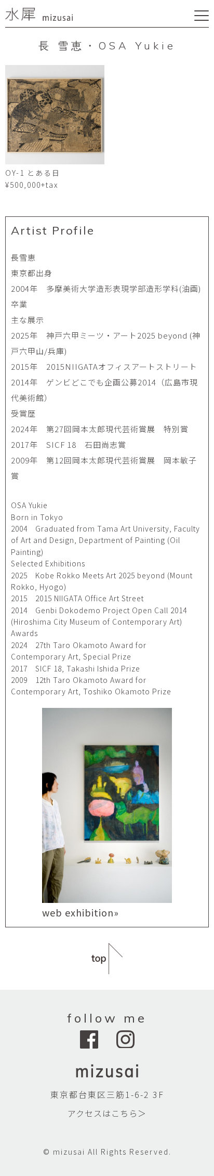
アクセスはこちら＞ (107, 1113)
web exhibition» (80, 912)
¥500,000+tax (31, 184)
